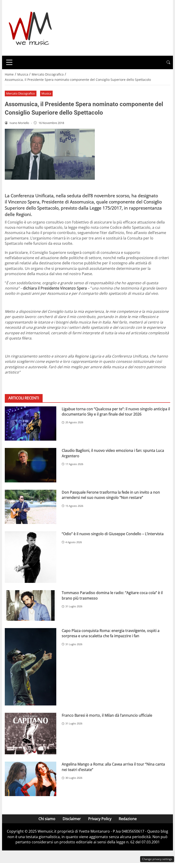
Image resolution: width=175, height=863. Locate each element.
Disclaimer (72, 818)
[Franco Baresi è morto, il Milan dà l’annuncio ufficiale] (30, 733)
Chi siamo (47, 818)
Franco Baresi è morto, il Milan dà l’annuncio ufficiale (107, 715)
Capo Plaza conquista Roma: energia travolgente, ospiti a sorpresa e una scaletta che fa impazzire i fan (111, 633)
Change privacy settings (157, 859)
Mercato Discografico (20, 93)
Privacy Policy (99, 818)
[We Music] (30, 27)
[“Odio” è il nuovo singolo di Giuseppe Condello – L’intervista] (30, 557)
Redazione (128, 818)
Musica (46, 93)
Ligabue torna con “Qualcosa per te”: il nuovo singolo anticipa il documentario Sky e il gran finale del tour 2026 (116, 411)
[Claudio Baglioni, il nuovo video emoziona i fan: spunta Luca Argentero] (30, 465)
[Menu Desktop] (9, 62)
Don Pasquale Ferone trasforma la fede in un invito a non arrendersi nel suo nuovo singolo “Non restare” (111, 495)
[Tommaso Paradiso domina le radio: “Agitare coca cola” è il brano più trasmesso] (30, 605)
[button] (168, 62)
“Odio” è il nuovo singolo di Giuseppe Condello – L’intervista (113, 533)
